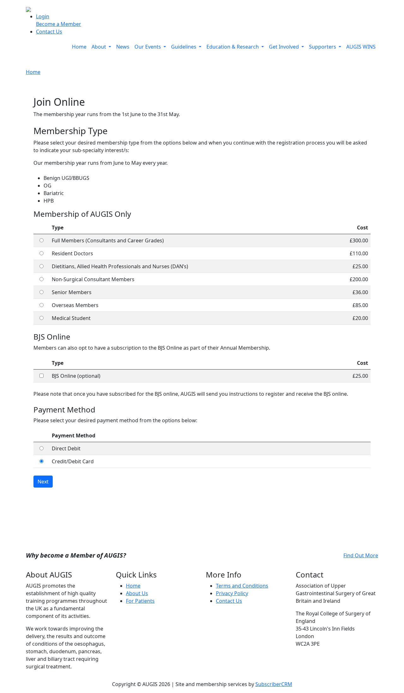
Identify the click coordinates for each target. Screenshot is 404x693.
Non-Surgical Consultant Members (93, 279)
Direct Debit (66, 448)
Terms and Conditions (242, 585)
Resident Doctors (72, 253)
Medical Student (71, 318)
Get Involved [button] (284, 46)
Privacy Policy (232, 593)
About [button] (99, 46)
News (122, 46)
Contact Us (49, 31)
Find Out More (360, 555)
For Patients (140, 600)
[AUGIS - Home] (28, 8)
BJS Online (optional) (76, 375)
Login (42, 16)
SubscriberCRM (273, 684)
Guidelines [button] (184, 46)
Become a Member (58, 24)
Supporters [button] (323, 46)
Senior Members (72, 292)
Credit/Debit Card (73, 461)
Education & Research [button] (233, 46)
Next (43, 481)
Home (79, 46)
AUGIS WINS (361, 46)
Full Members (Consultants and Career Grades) (108, 240)
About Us (137, 593)
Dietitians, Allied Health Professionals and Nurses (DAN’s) (120, 266)
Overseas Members (75, 305)
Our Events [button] (148, 46)
